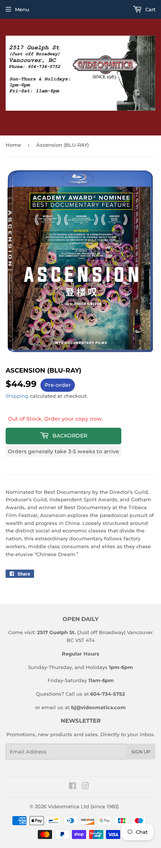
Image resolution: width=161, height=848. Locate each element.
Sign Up (141, 752)
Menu (22, 9)
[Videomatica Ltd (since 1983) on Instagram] (85, 787)
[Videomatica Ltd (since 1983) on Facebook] (72, 787)
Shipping (17, 396)
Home (13, 145)
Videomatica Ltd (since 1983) (83, 806)
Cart (149, 9)
